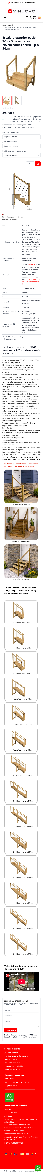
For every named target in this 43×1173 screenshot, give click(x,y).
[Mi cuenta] (30, 17)
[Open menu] (4, 17)
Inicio (4, 25)
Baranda (10, 25)
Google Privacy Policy (11, 1037)
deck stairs (31, 265)
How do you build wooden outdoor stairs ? (31, 281)
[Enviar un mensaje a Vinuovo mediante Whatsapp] (38, 1168)
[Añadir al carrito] (38, 163)
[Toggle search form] (27, 17)
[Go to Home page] (21, 11)
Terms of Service (25, 1037)
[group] (8, 108)
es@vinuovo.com (10, 1116)
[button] (21, 73)
